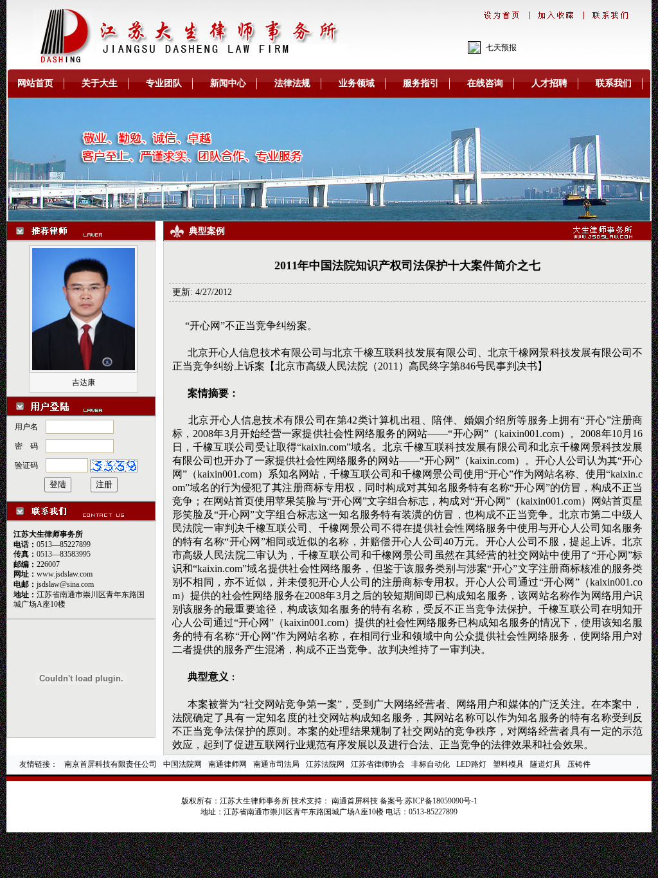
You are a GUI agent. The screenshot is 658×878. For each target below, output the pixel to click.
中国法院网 (182, 764)
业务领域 (357, 83)
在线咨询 (485, 83)
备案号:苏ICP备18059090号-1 (428, 800)
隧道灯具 (545, 764)
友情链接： (38, 764)
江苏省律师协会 (378, 764)
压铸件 (579, 764)
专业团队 (164, 83)
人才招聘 (549, 83)
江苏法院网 (325, 764)
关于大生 (100, 83)
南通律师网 (227, 764)
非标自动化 (430, 764)
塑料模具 (508, 764)
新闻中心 (228, 83)
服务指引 (421, 83)
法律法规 (292, 83)
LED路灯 (471, 764)
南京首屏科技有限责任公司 (110, 764)
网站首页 (35, 83)
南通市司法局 (276, 764)
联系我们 (614, 83)
